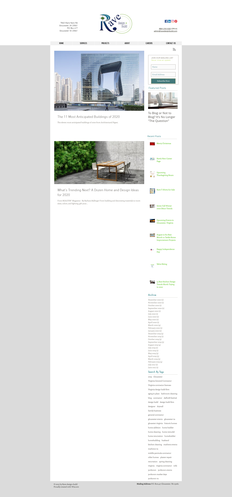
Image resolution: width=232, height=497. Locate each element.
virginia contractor (164, 465)
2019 (150, 376)
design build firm (167, 402)
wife (175, 465)
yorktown (152, 470)
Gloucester (157, 376)
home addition (154, 427)
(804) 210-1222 (165, 29)
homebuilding (154, 440)
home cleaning (154, 432)
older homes (153, 457)
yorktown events (165, 470)
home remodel (168, 432)
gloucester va (169, 419)
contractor (157, 398)
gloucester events (155, 419)
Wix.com (75, 486)
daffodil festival (170, 398)
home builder (168, 427)
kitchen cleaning (155, 444)
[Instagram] (172, 21)
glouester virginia (155, 423)
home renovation (155, 436)
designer (151, 406)
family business (154, 410)
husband (165, 440)
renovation (152, 461)
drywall (160, 406)
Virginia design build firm (158, 389)
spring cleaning (165, 461)
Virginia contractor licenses (159, 385)
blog (150, 398)
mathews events (170, 444)
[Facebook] (166, 21)
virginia (151, 465)
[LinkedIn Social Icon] (169, 21)
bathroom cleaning (169, 393)
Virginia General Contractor (160, 381)
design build (153, 402)
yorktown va (153, 478)
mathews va (153, 448)
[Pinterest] (175, 21)
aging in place (154, 393)
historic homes (170, 423)
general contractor (156, 414)
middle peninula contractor (159, 453)
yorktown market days (157, 474)
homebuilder (169, 436)
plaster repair (166, 457)
